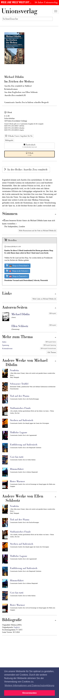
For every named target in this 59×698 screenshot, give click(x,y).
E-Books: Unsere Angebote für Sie (20, 136)
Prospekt (53, 313)
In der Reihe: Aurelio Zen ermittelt (27, 169)
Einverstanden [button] (29, 693)
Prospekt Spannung (50, 345)
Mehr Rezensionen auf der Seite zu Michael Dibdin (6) (37, 231)
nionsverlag (19, 11)
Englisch (17, 627)
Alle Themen (51, 352)
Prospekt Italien (51, 342)
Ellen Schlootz (19, 326)
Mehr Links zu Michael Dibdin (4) (44, 299)
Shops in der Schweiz (19, 271)
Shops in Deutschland (20, 266)
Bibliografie (9, 140)
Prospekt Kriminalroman (49, 348)
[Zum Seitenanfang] (55, 214)
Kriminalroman (7, 348)
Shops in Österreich (19, 276)
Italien (4, 342)
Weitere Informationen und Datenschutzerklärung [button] (29, 685)
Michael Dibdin (20, 314)
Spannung (5, 345)
